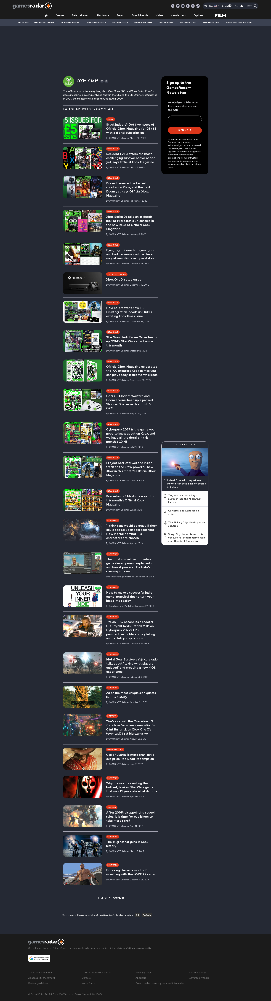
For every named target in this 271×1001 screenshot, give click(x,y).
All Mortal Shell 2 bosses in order (183, 512)
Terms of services (177, 142)
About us (141, 977)
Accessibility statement (41, 977)
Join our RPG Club (188, 22)
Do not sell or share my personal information (160, 983)
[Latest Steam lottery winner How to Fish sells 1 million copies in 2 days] (185, 462)
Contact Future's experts (96, 972)
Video (159, 15)
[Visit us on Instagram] (193, 6)
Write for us (88, 983)
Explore (198, 15)
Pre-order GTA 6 (120, 22)
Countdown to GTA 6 (96, 22)
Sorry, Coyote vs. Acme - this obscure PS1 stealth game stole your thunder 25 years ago (187, 538)
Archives (119, 897)
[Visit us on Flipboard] (178, 6)
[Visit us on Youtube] (183, 6)
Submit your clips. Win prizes (239, 22)
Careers (86, 977)
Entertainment (80, 15)
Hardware (103, 15)
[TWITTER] (102, 81)
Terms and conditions (40, 972)
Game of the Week (143, 22)
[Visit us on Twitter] (173, 6)
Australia (147, 915)
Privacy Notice (180, 148)
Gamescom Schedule (44, 22)
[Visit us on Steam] (198, 6)
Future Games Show (70, 22)
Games (60, 15)
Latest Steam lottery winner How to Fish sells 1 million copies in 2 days (186, 484)
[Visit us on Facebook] (188, 6)
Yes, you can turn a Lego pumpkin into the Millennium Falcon (184, 499)
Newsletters (178, 15)
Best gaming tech (211, 22)
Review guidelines (38, 983)
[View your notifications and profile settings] (242, 6)
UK (137, 915)
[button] (251, 6)
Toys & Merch (139, 15)
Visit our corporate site (138, 948)
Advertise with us (199, 977)
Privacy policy (143, 972)
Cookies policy (197, 972)
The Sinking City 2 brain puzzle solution (186, 524)
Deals (120, 15)
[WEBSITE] (106, 81)
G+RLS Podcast (166, 22)
